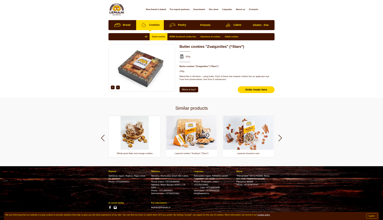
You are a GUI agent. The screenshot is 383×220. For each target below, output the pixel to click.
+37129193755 (212, 190)
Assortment (199, 9)
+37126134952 (201, 184)
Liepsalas (227, 9)
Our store (213, 9)
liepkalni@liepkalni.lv (161, 207)
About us (240, 9)
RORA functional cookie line (183, 37)
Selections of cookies (210, 37)
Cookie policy (263, 215)
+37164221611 (172, 193)
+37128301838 (212, 187)
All (146, 37)
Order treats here (256, 89)
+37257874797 (251, 184)
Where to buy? (189, 89)
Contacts (253, 9)
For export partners (180, 9)
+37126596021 (122, 181)
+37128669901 (165, 190)
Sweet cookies (158, 37)
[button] (113, 87)
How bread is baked (156, 9)
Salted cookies (231, 37)
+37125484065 (172, 181)
